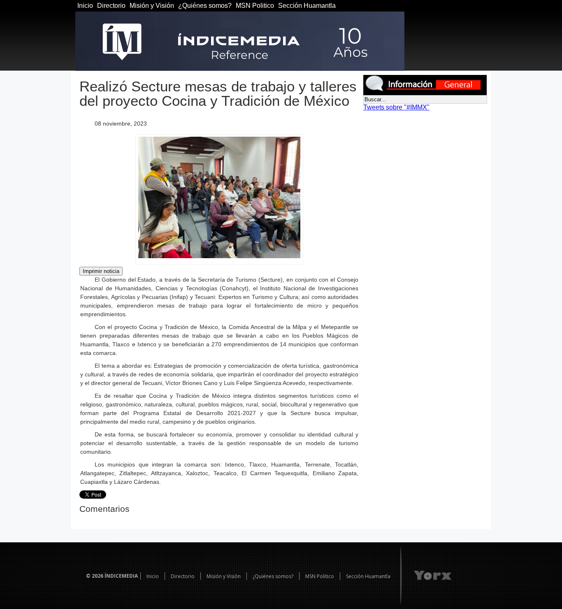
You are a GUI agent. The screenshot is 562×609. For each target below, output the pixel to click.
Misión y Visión (152, 5)
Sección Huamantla (307, 5)
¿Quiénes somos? (205, 5)
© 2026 (94, 575)
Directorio (111, 5)
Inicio (85, 5)
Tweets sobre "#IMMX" (396, 107)
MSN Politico (255, 5)
